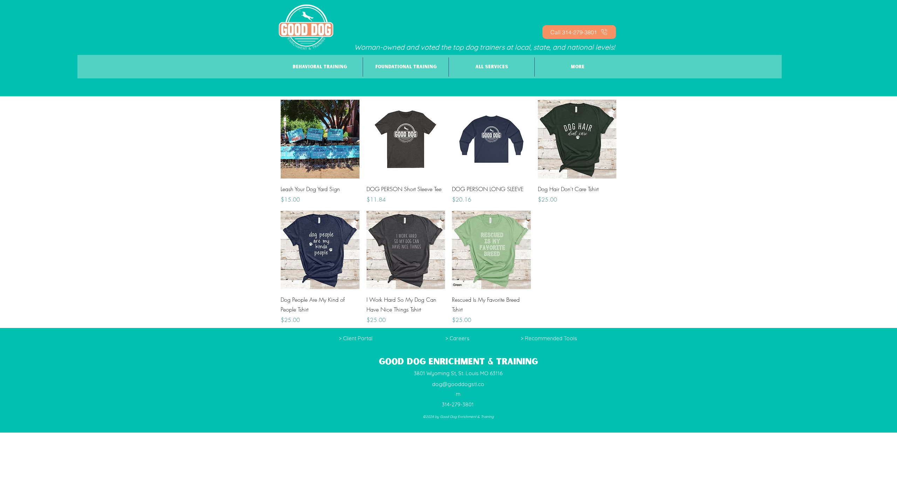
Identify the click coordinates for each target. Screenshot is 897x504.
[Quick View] (320, 139)
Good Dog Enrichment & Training (458, 362)
